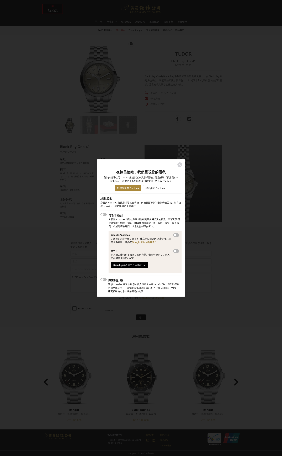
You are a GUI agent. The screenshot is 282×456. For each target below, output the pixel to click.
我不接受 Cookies (155, 188)
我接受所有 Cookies (128, 188)
